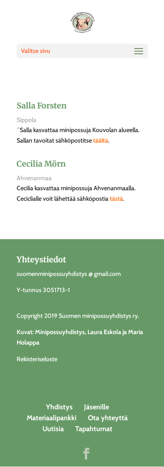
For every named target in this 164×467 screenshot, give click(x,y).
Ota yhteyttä (108, 418)
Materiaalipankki (52, 418)
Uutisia (53, 429)
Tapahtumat (93, 429)
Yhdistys (59, 407)
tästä (116, 198)
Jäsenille (96, 407)
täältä (100, 140)
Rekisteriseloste (37, 359)
